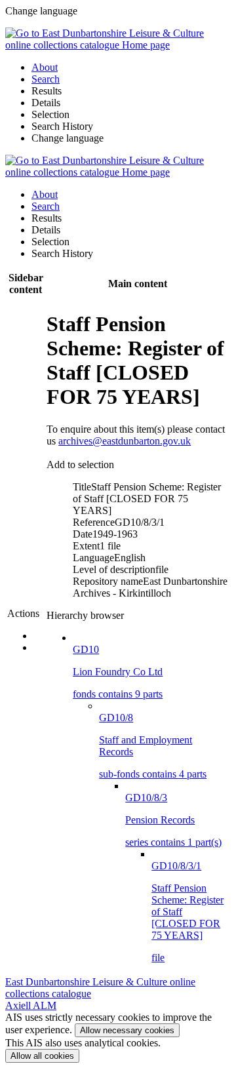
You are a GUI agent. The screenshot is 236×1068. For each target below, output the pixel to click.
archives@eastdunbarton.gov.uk (124, 440)
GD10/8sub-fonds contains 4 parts (152, 746)
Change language (67, 138)
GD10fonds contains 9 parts (118, 672)
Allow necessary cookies (127, 1030)
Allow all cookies (42, 1056)
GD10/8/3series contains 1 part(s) (173, 820)
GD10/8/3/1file (187, 911)
